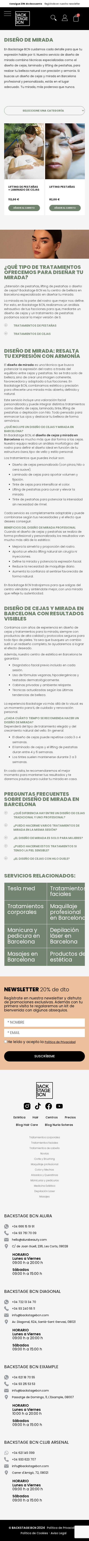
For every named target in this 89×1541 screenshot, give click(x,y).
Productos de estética (68, 956)
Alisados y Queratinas (44, 1175)
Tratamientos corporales (25, 909)
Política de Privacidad (60, 1042)
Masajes (44, 1196)
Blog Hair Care (27, 1125)
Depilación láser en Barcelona (64, 935)
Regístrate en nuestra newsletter (62, 4)
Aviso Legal (58, 1533)
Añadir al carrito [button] (24, 207)
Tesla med (21, 888)
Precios (70, 1117)
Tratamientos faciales (68, 891)
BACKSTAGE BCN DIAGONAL (32, 1291)
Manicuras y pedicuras (44, 1180)
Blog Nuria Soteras (59, 1125)
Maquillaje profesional (44, 1164)
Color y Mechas (44, 1169)
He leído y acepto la (42, 1041)
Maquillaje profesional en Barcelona (68, 912)
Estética (19, 1117)
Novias (44, 1153)
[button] (8, 14)
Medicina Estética (44, 1186)
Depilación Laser (44, 1191)
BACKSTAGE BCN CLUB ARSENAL (36, 1442)
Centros (52, 1117)
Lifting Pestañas (62, 187)
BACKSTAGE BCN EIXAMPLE (31, 1367)
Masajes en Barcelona (22, 956)
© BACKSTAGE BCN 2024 (27, 1528)
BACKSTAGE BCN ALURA (28, 1216)
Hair (35, 1117)
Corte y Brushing (44, 1159)
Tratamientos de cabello (44, 1148)
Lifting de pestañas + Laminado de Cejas (23, 188)
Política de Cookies (34, 1533)
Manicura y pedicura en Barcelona (23, 935)
